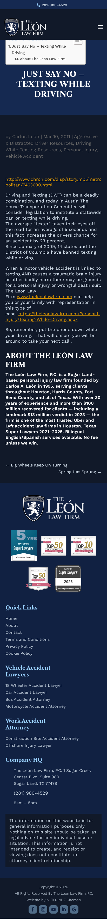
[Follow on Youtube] (53, 909)
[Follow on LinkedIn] (64, 909)
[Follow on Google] (74, 909)
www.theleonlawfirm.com (44, 296)
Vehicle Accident (24, 156)
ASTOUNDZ (56, 900)
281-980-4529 (54, 5)
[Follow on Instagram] (43, 909)
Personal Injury (80, 149)
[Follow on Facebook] (33, 909)
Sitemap (74, 900)
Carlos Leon (25, 136)
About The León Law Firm (42, 59)
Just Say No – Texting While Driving (39, 49)
